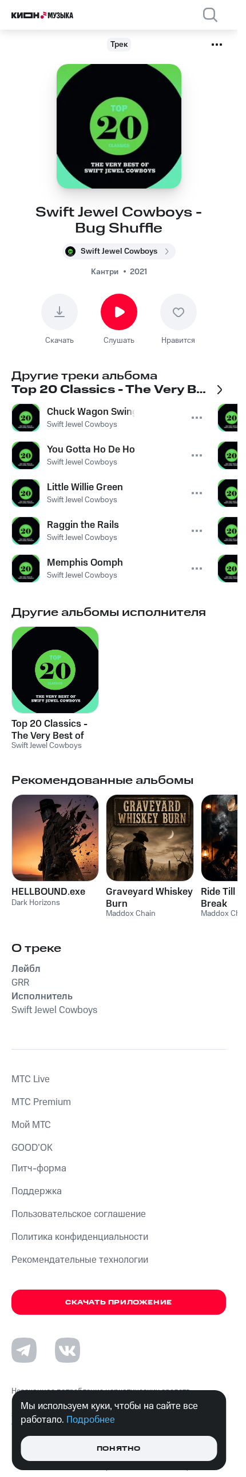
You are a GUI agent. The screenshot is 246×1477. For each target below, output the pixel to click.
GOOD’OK (32, 1148)
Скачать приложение (118, 1302)
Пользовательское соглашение (78, 1214)
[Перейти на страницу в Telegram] (24, 1350)
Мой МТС (31, 1125)
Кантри (104, 272)
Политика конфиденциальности (79, 1237)
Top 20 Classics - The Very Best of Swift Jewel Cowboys (49, 729)
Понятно (119, 1449)
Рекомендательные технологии (79, 1260)
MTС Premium (41, 1102)
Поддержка (36, 1191)
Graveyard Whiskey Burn (149, 897)
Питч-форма (38, 1168)
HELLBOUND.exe (48, 892)
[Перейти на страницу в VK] (67, 1350)
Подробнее (90, 1420)
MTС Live (30, 1079)
